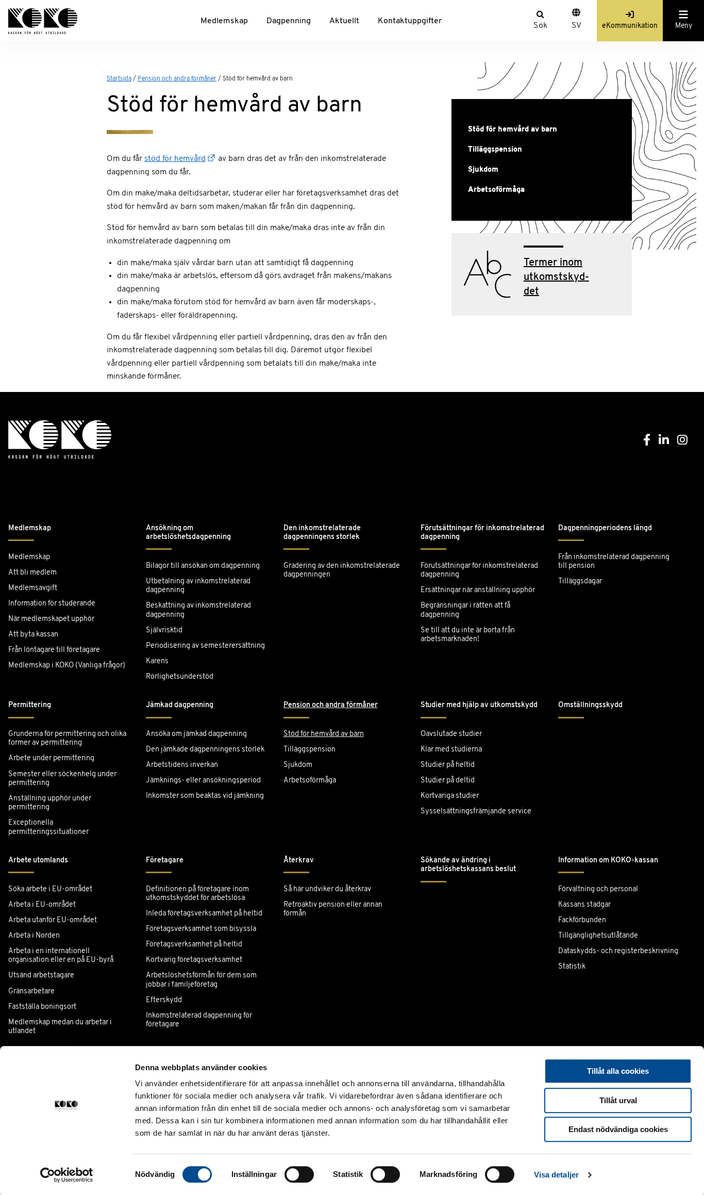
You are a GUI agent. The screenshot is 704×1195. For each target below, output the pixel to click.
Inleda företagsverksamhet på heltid (204, 914)
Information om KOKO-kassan (608, 860)
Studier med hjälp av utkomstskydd (479, 705)
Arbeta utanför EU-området (52, 920)
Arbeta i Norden (34, 936)
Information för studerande (51, 604)
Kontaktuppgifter (410, 21)
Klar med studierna (451, 750)
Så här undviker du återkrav (327, 889)
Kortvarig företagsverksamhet (194, 960)
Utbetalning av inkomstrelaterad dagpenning (198, 586)
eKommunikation (630, 26)
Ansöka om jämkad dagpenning (196, 734)
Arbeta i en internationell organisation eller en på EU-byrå (60, 955)
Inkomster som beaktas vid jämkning (205, 796)
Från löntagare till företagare (54, 650)
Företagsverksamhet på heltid (194, 944)
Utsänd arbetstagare (41, 975)
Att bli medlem (32, 573)
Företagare (164, 860)
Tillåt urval (618, 1100)
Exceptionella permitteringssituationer (48, 827)
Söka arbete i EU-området (50, 889)
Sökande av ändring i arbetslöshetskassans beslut (468, 865)
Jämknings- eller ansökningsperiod (203, 780)
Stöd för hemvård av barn (512, 130)
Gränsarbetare (31, 991)
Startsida (119, 79)
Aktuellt (344, 21)
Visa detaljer (556, 1174)
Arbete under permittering (51, 758)
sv (576, 26)
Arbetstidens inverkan (182, 765)
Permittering (29, 705)
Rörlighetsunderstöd (179, 677)
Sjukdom (483, 170)
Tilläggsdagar (580, 581)
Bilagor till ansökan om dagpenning (203, 566)
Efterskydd (164, 1000)
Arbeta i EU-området (42, 905)
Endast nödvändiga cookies (618, 1129)
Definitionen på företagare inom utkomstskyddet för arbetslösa (197, 894)
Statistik (571, 967)
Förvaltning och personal (598, 889)
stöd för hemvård (175, 159)
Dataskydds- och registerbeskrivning (618, 951)
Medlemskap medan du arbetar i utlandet (60, 1027)
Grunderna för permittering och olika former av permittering (67, 738)
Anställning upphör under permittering (49, 803)
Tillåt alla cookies (618, 1071)
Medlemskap (224, 21)
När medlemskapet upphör (51, 619)
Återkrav (298, 860)
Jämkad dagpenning (179, 705)
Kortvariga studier (450, 796)
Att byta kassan (33, 635)
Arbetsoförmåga (496, 190)
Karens (157, 661)
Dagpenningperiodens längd (605, 528)
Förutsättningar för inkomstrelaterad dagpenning (482, 533)
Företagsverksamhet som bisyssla (201, 929)
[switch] (299, 1174)
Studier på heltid (448, 765)
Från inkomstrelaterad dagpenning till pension (613, 561)
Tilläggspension (495, 150)
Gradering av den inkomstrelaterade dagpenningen (341, 570)
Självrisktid (164, 630)
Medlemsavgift (32, 588)
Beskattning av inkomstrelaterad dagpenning (198, 610)
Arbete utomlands (38, 860)
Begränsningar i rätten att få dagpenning (465, 610)
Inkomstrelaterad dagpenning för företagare (199, 1020)
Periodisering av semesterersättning (205, 646)
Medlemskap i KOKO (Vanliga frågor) (66, 665)
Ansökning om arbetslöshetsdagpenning (188, 533)
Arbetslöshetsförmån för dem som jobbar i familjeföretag (201, 980)
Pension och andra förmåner (177, 79)
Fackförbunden (582, 920)
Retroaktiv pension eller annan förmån (332, 909)
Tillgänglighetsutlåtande (598, 936)
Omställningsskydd (590, 705)
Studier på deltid (448, 780)
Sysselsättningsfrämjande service (476, 811)
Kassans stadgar (584, 905)
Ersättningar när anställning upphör (478, 590)
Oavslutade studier (451, 734)
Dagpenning (288, 21)
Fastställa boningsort (42, 1007)
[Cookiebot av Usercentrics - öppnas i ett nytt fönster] (67, 1175)
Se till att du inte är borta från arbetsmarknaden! (468, 635)
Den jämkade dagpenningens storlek (205, 750)
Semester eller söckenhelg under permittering (62, 779)
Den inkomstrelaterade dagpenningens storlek (322, 533)
